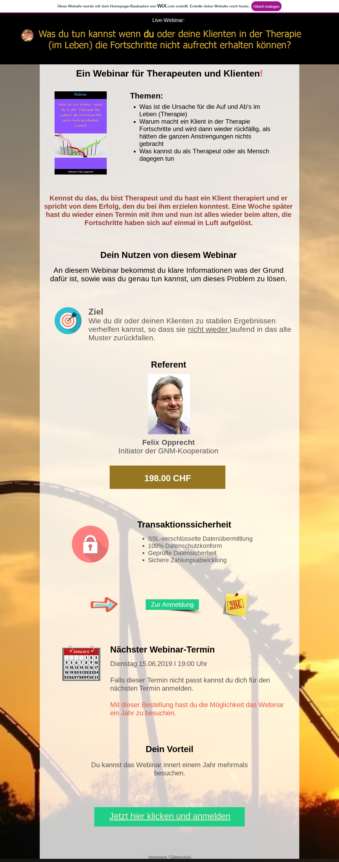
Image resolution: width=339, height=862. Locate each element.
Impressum (157, 857)
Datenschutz (180, 857)
